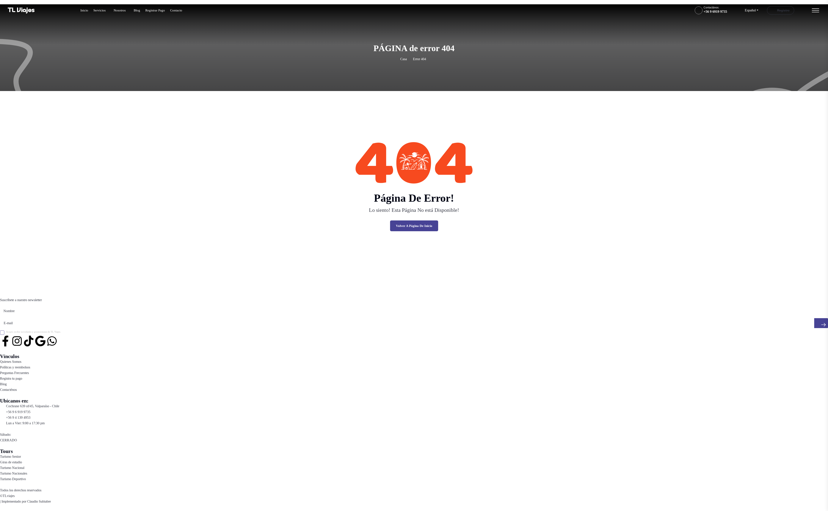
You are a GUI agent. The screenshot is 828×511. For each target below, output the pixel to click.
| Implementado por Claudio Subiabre (25, 501)
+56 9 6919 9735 (715, 11)
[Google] (40, 341)
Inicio (84, 10)
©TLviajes (7, 496)
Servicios (99, 10)
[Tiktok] (28, 341)
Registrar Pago (155, 10)
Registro (783, 10)
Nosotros (120, 10)
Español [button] (750, 10)
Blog (137, 10)
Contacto (176, 10)
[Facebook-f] (5, 341)
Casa (403, 59)
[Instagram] (17, 341)
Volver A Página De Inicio (414, 226)
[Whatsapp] (52, 341)
